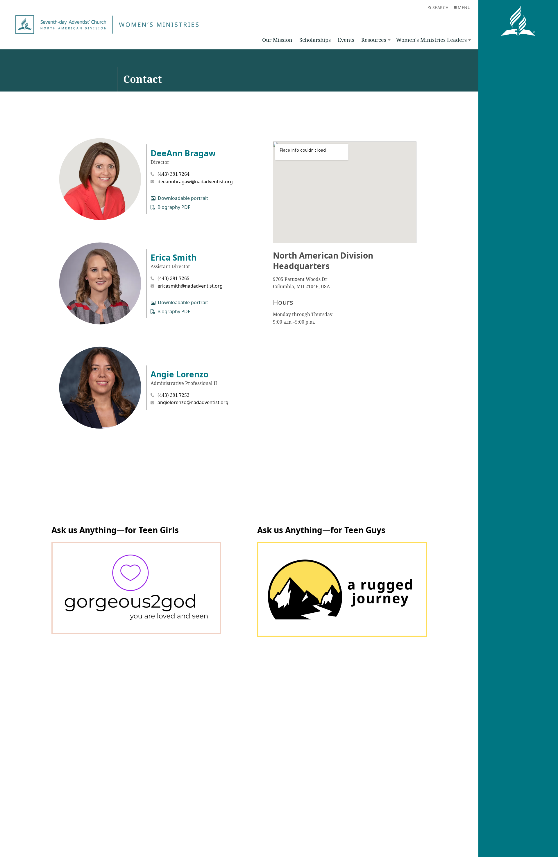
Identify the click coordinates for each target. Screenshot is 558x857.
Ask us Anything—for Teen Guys (321, 529)
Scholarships (315, 39)
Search (440, 7)
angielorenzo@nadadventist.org (193, 402)
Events (346, 39)
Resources (373, 39)
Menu (464, 7)
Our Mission (277, 39)
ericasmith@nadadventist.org (190, 286)
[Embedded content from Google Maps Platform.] (344, 192)
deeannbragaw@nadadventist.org (195, 181)
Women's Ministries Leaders (431, 39)
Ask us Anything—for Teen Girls (115, 529)
